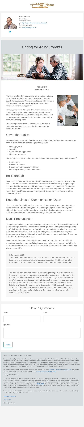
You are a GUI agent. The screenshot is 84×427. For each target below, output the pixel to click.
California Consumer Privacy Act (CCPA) (60, 369)
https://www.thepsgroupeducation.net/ (34, 23)
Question (6, 325)
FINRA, (39, 384)
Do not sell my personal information (46, 371)
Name (5, 313)
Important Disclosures (9, 396)
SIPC (42, 384)
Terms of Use (7, 399)
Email (46, 313)
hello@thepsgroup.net (29, 27)
